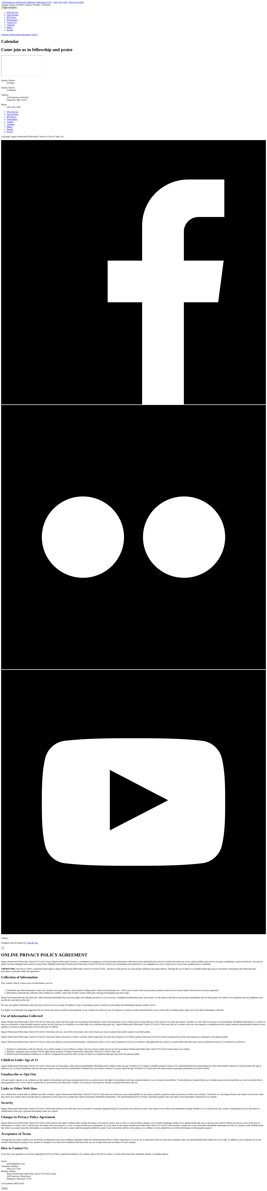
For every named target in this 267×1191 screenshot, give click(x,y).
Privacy (10, 132)
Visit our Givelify (76, 2)
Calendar (11, 25)
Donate (10, 30)
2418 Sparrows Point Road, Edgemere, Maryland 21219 (26, 2)
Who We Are (12, 12)
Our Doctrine (12, 15)
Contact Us (12, 22)
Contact (10, 122)
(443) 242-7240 (60, 2)
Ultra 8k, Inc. (32, 943)
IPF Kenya (11, 17)
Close (4, 1188)
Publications (12, 20)
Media (9, 27)
